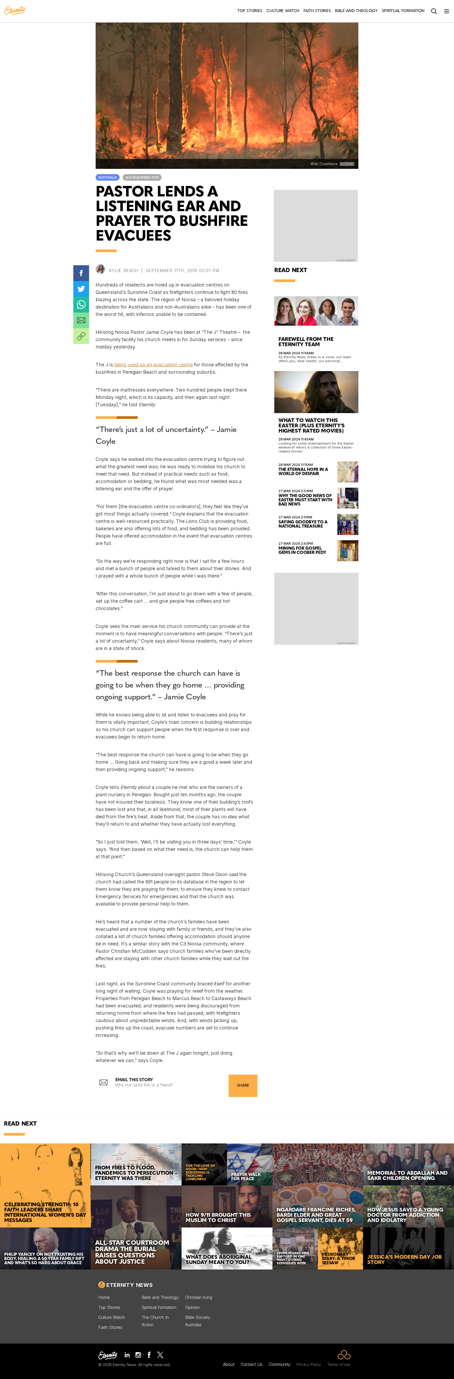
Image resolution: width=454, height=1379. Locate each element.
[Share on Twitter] (81, 289)
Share (243, 1086)
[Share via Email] (81, 320)
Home (104, 1297)
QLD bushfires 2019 (142, 177)
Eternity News (129, 1285)
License (347, 163)
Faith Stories (110, 1327)
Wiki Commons (324, 164)
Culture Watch (111, 1317)
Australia (107, 177)
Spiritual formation (159, 1307)
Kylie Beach (123, 270)
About (228, 1364)
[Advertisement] (316, 608)
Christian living (198, 1297)
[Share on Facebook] (81, 273)
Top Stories (109, 1307)
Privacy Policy (309, 1364)
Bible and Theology (160, 1297)
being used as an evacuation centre (153, 364)
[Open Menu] (446, 11)
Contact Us (251, 1364)
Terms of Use (338, 1364)
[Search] (434, 11)
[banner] (14, 11)
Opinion (192, 1307)
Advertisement (346, 260)
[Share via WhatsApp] (81, 305)
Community (279, 1364)
